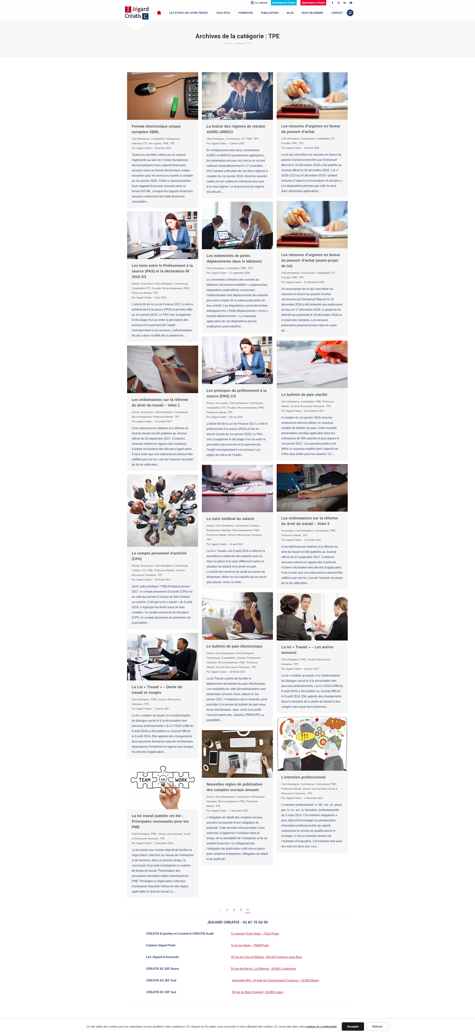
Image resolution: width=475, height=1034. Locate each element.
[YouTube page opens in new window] (350, 2)
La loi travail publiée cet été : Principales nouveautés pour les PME (160, 821)
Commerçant (233, 138)
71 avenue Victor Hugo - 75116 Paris (255, 933)
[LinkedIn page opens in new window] (344, 2)
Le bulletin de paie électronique (234, 646)
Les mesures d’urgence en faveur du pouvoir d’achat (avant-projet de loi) (310, 260)
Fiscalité (285, 143)
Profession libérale (142, 293)
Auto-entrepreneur (224, 653)
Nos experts (155, 143)
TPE (172, 143)
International (322, 784)
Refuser (377, 1026)
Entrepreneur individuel (219, 530)
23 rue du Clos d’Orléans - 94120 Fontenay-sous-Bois (266, 957)
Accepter (353, 1026)
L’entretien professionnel (303, 777)
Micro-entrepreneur (172, 288)
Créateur (254, 525)
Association (147, 283)
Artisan (135, 283)
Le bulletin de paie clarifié (304, 395)
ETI (145, 143)
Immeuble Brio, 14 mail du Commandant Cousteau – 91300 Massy (275, 980)
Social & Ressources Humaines (307, 406)
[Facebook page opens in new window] (332, 2)
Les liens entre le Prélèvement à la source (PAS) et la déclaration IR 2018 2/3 (162, 271)
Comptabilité (158, 138)
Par (142, 148)
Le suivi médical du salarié (230, 519)
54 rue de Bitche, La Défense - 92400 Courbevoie (263, 968)
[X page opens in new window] (338, 2)
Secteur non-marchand (315, 788)
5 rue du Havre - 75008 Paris (250, 945)
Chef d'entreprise (141, 138)
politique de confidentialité (321, 1026)
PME (165, 143)
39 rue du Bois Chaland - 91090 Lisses (257, 992)
